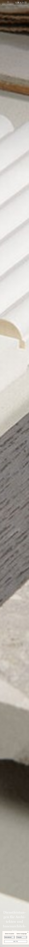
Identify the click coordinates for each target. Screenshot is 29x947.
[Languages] (18, 3)
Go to (15, 941)
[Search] (16, 3)
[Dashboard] (20, 3)
